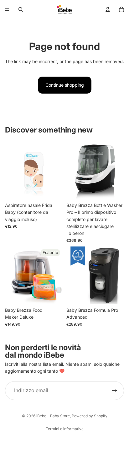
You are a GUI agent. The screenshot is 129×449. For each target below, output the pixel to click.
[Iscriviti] (114, 390)
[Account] (108, 9)
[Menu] (7, 9)
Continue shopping (64, 85)
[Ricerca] (21, 9)
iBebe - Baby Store (53, 416)
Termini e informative (65, 428)
